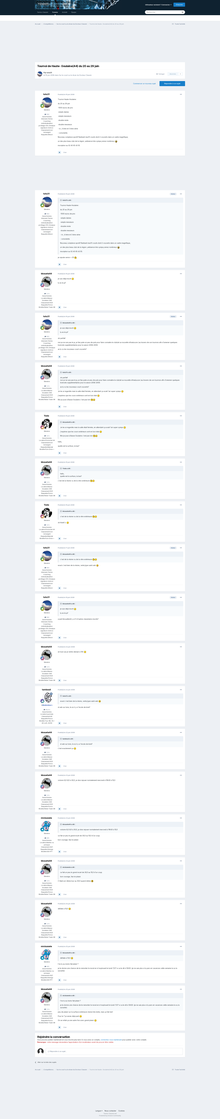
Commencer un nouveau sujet (144, 84)
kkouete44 (46, 273)
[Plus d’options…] (181, 94)
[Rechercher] (182, 12)
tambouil (46, 689)
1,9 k (48, 436)
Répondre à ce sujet (172, 84)
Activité (64, 12)
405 (47, 838)
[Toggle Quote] (61, 200)
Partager (161, 74)
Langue (98, 1111)
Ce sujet (174, 12)
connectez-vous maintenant (111, 1040)
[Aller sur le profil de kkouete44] (47, 282)
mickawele (46, 818)
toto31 (49, 73)
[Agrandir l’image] (116, 141)
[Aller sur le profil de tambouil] (47, 698)
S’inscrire (179, 5)
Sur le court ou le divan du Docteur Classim (75, 75)
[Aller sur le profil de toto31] (39, 73)
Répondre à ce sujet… (58, 1051)
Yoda (46, 416)
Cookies (121, 1111)
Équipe (73, 12)
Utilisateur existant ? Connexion (157, 5)
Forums (55, 12)
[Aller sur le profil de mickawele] (47, 826)
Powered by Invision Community (110, 1115)
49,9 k (47, 709)
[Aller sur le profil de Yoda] (47, 424)
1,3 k (48, 293)
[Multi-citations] (59, 152)
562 (47, 114)
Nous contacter (110, 1111)
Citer (65, 152)
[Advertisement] (110, 45)
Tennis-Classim (42, 12)
